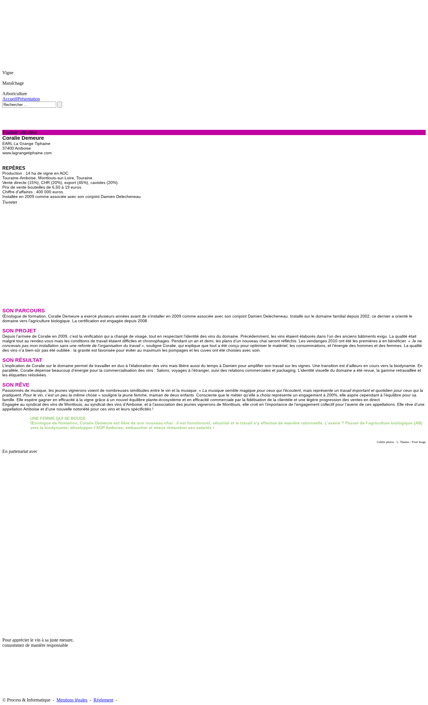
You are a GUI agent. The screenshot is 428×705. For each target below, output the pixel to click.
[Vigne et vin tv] (14, 541)
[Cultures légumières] (9, 507)
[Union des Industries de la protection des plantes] (36, 494)
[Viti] (64, 506)
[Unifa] (66, 493)
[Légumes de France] (65, 481)
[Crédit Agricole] (10, 479)
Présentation (28, 98)
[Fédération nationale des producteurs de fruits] (36, 465)
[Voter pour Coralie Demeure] (14, 127)
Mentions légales (71, 699)
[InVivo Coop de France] (14, 492)
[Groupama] (37, 480)
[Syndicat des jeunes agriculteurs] (10, 465)
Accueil (9, 98)
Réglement (103, 699)
